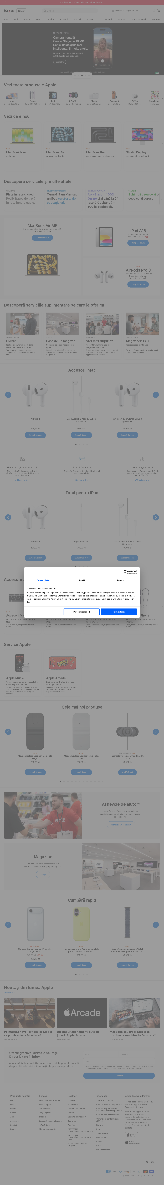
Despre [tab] (120, 580)
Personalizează (80, 612)
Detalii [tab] (82, 580)
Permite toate (119, 612)
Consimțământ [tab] (43, 580)
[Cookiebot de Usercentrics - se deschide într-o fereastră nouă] (125, 572)
